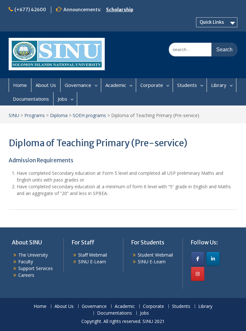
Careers (26, 275)
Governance (78, 85)
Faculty (25, 262)
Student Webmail (155, 255)
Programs (34, 115)
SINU (14, 115)
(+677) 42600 (30, 10)
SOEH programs (89, 115)
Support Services (35, 268)
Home (20, 85)
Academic (115, 85)
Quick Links (212, 22)
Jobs (62, 99)
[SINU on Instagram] (197, 274)
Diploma (59, 115)
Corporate (151, 85)
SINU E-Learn (92, 262)
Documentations (31, 99)
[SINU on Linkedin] (213, 259)
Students (187, 85)
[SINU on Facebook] (197, 259)
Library (218, 85)
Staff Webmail (92, 255)
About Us (46, 85)
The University (33, 255)
